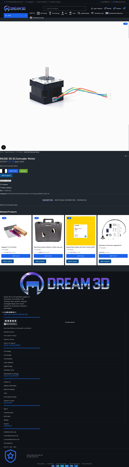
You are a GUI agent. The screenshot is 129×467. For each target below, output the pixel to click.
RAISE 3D (46, 193)
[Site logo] (15, 8)
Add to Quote (6, 175)
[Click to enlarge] (3, 147)
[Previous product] (124, 156)
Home (1, 152)
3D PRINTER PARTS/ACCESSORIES (18, 193)
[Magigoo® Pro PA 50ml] (15, 230)
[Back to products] (126, 156)
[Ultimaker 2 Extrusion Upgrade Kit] (113, 230)
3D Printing (19, 152)
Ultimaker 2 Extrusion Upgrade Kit (110, 245)
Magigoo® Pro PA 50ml (8, 247)
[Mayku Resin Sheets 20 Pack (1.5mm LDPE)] (80, 230)
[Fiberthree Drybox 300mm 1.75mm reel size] (48, 230)
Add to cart (13, 171)
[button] (5, 181)
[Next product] (128, 156)
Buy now (23, 171)
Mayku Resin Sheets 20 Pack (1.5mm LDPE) (80, 247)
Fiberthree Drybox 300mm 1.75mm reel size (48, 247)
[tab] (48, 200)
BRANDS (40, 193)
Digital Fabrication (10, 152)
